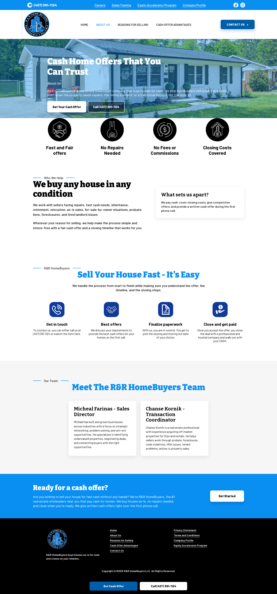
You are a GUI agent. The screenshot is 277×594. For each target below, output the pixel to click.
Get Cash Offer (113, 586)
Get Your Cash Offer (67, 107)
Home (84, 24)
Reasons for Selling (133, 24)
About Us (103, 24)
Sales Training (121, 5)
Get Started (227, 496)
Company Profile (194, 5)
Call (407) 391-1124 (106, 107)
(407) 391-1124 (45, 5)
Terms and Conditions (187, 535)
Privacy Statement (185, 530)
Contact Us (236, 24)
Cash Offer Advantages (173, 24)
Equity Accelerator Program (157, 5)
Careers (100, 5)
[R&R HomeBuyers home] (36, 24)
